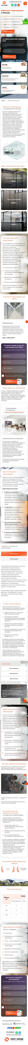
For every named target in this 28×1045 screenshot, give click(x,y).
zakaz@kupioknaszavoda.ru (13, 1034)
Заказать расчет (8, 31)
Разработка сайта (7, 1023)
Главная (3, 100)
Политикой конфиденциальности (13, 377)
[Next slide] (25, 701)
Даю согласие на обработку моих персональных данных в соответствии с (15, 376)
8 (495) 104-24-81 (15, 1)
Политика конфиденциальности (11, 1020)
